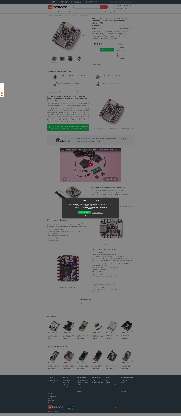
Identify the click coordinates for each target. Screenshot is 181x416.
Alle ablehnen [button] (97, 212)
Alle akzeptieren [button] (84, 212)
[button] (90, 216)
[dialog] (90, 208)
